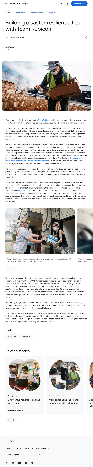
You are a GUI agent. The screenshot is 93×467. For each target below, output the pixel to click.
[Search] (61, 3)
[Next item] (14, 268)
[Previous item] (8, 268)
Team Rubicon (44, 120)
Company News (19, 13)
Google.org (52, 13)
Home (7, 13)
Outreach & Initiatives (36, 13)
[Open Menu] (6, 3)
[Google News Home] (19, 3)
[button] (79, 3)
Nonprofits (26, 336)
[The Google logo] (9, 440)
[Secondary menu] (67, 3)
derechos (21, 191)
